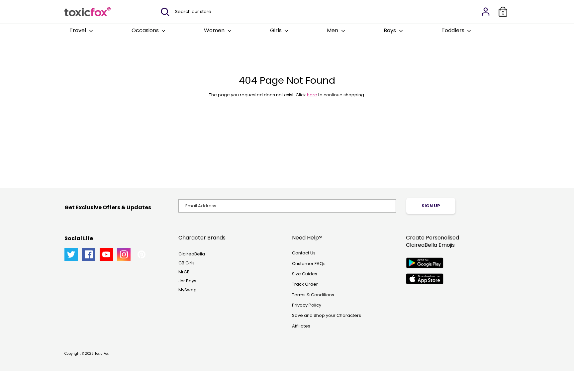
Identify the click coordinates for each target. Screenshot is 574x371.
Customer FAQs (309, 263)
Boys (390, 30)
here (312, 95)
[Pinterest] (141, 254)
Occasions (146, 30)
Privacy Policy (306, 305)
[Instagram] (124, 254)
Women (215, 30)
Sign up (431, 206)
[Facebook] (88, 254)
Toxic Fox (102, 353)
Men (333, 30)
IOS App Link (424, 278)
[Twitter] (71, 254)
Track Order (305, 284)
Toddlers (453, 30)
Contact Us (304, 253)
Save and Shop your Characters (326, 315)
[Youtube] (106, 254)
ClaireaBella (191, 254)
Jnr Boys (187, 281)
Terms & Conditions (313, 295)
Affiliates (301, 326)
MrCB (184, 272)
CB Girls (186, 263)
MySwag (187, 290)
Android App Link (424, 262)
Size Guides (304, 274)
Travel (78, 30)
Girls (276, 30)
